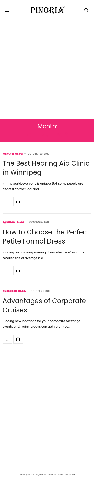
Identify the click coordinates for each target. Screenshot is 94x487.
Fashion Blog (13, 222)
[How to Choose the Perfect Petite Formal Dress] (7, 270)
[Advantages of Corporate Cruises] (7, 339)
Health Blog (13, 153)
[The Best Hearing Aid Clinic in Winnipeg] (7, 201)
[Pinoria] (47, 10)
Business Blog (14, 291)
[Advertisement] (47, 70)
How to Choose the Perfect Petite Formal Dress (46, 237)
